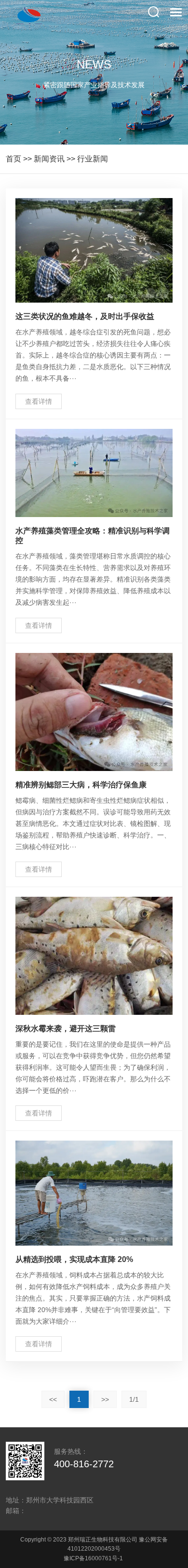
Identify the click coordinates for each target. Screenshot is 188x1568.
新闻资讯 (49, 159)
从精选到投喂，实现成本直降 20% (74, 1259)
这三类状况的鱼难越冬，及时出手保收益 (84, 316)
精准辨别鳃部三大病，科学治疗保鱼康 (81, 785)
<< (53, 1399)
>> (105, 1399)
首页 (13, 159)
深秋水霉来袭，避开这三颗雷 (65, 1028)
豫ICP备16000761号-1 (93, 1558)
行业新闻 (92, 159)
